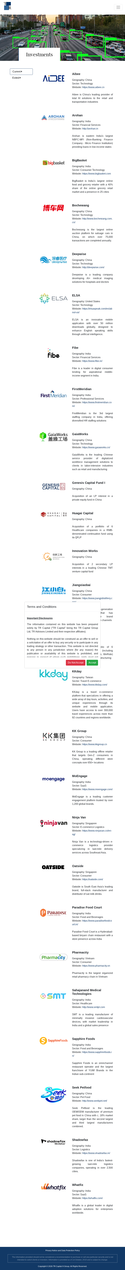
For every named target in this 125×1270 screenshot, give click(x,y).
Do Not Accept (75, 662)
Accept (92, 662)
